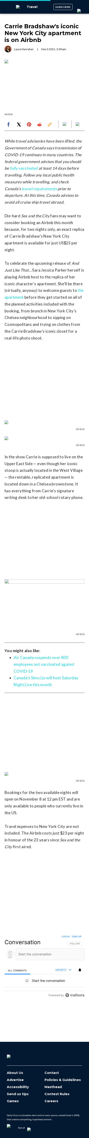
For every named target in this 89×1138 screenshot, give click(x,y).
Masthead (53, 1087)
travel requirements (39, 188)
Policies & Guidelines (62, 1080)
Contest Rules (56, 1094)
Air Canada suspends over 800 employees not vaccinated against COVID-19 (44, 664)
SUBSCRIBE (63, 6)
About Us (15, 1073)
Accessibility (18, 1087)
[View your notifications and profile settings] (79, 970)
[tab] (17, 970)
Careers (51, 1101)
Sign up (76, 936)
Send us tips (18, 1094)
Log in (66, 936)
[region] (44, 967)
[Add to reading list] (78, 124)
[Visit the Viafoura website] (74, 995)
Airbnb (9, 114)
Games (13, 1101)
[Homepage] (16, 1054)
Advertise (15, 1080)
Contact (51, 1073)
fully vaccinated (24, 168)
